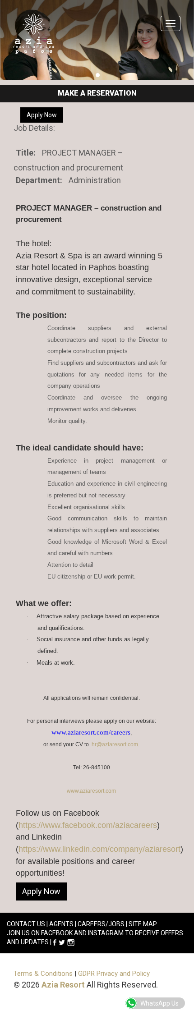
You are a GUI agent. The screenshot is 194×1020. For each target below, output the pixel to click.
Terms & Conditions (43, 973)
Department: (39, 180)
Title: (26, 152)
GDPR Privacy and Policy (114, 973)
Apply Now (42, 115)
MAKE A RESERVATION (97, 93)
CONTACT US (26, 924)
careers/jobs (101, 924)
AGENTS (61, 924)
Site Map (143, 924)
